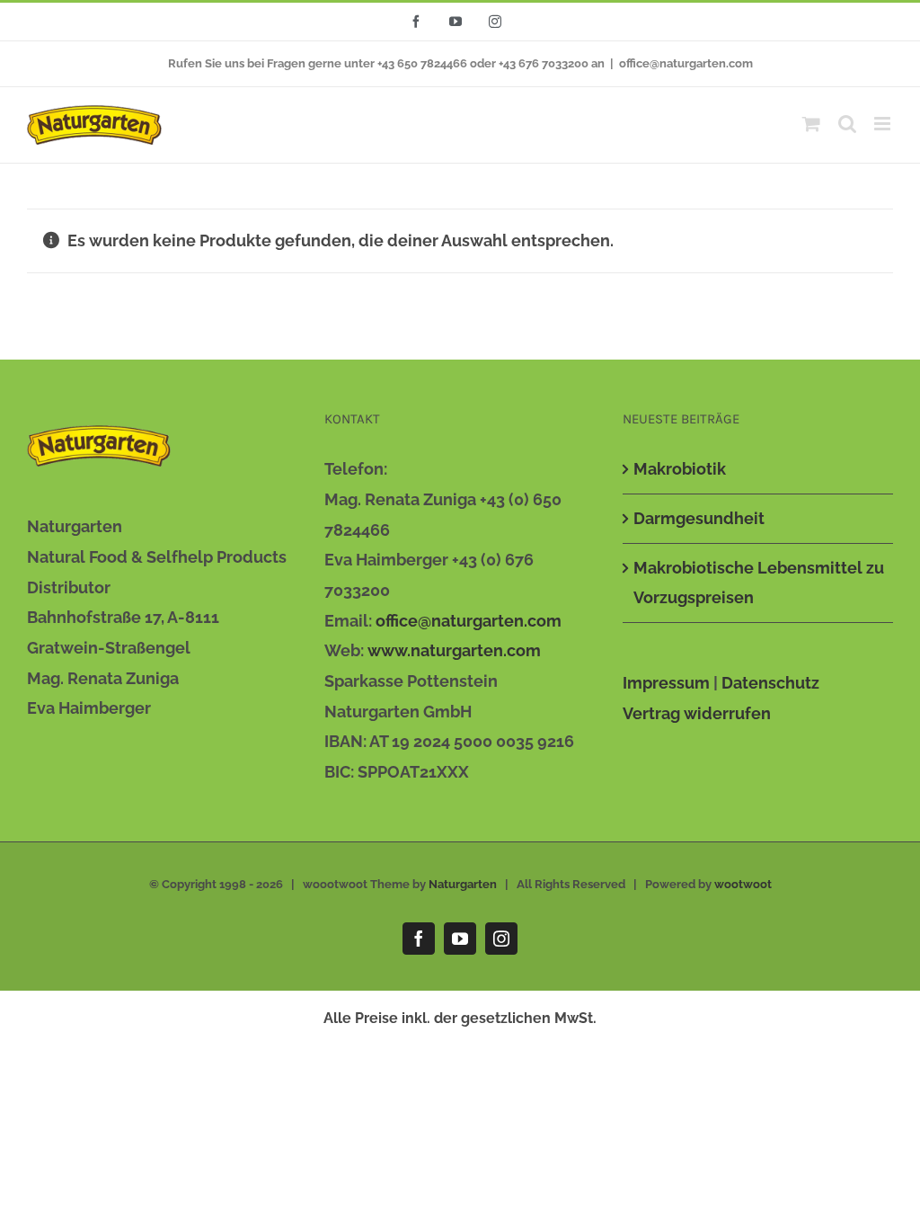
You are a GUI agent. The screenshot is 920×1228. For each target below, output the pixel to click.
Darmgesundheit (699, 518)
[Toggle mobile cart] (811, 123)
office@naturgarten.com (686, 63)
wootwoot (743, 884)
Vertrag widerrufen (697, 713)
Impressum (666, 682)
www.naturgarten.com (454, 650)
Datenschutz (770, 682)
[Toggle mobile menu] (883, 123)
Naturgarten (463, 884)
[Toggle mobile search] (847, 123)
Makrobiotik (679, 468)
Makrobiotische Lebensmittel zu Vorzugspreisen (758, 583)
